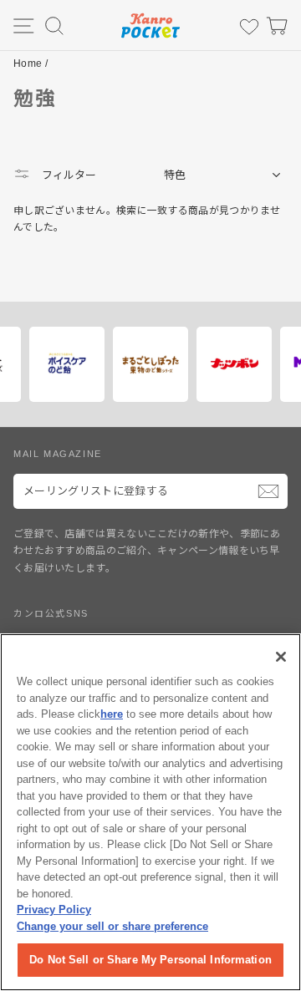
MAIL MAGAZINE (57, 454)
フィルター (67, 175)
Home (27, 63)
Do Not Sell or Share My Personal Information (150, 959)
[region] (150, 812)
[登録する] (268, 491)
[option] (115, 364)
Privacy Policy (54, 909)
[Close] (281, 656)
